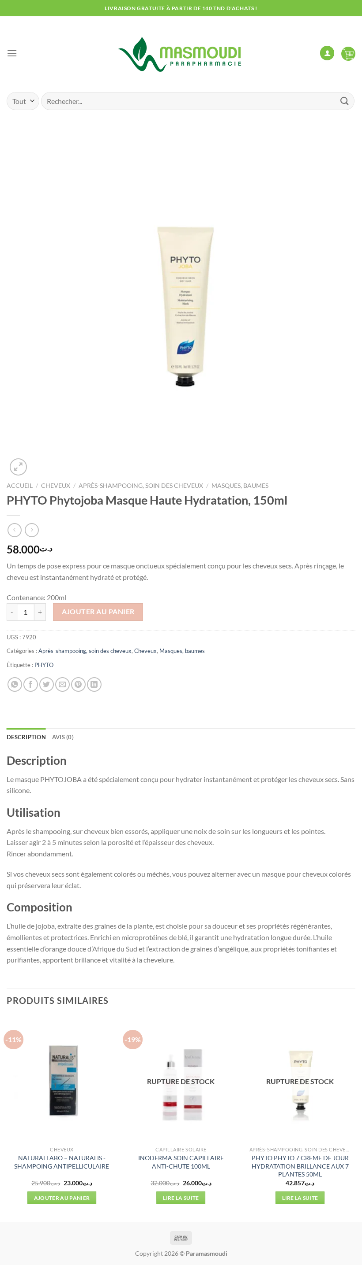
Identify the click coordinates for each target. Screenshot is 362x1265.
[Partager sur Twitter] (46, 684)
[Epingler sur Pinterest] (78, 684)
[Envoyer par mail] (62, 684)
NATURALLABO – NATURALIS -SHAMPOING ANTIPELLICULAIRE (61, 1162)
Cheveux (55, 485)
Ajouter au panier (98, 612)
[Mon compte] (327, 53)
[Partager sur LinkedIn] (94, 684)
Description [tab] (26, 737)
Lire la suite (181, 1198)
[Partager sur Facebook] (30, 684)
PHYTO (43, 664)
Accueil (20, 485)
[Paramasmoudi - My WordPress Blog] (181, 53)
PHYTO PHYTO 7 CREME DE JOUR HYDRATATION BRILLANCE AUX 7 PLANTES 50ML (300, 1166)
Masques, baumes (239, 485)
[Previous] (7, 1118)
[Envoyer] (345, 101)
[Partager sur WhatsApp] (15, 684)
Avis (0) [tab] (63, 737)
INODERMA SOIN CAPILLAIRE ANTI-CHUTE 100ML (181, 1162)
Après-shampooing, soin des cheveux (141, 485)
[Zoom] (18, 467)
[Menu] (12, 53)
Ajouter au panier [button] (62, 1198)
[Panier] (348, 53)
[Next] (355, 1118)
